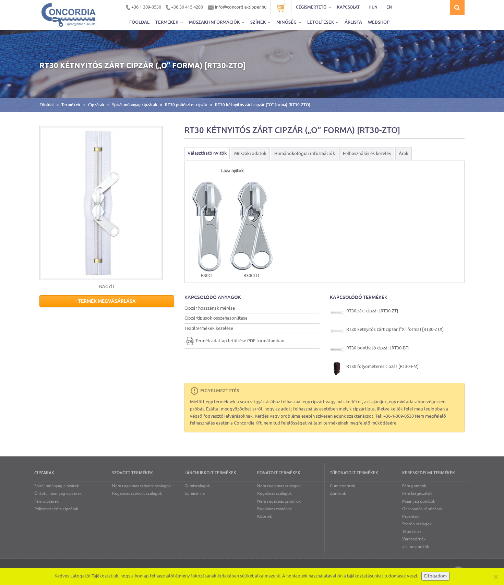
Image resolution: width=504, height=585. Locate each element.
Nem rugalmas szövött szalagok (141, 486)
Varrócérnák (413, 539)
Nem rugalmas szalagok (279, 486)
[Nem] (495, 576)
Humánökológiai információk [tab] (304, 153)
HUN (373, 7)
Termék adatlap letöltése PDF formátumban (239, 341)
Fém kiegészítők (417, 493)
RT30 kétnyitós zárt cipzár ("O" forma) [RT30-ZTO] (262, 105)
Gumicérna (194, 493)
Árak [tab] (403, 153)
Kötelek (264, 516)
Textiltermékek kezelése (208, 328)
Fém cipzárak (46, 501)
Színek (258, 22)
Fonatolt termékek (278, 473)
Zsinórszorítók (415, 546)
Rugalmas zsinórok (274, 509)
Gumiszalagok (197, 486)
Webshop (378, 22)
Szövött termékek (132, 473)
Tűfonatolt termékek (354, 473)
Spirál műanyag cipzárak (134, 105)
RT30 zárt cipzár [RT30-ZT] (371, 311)
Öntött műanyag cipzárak (58, 493)
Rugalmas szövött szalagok (137, 493)
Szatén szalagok (417, 524)
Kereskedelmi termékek (428, 473)
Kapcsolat (348, 7)
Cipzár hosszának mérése (209, 308)
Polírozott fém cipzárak (56, 509)
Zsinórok (338, 493)
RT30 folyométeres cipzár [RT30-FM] (382, 366)
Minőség (287, 22)
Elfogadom (435, 576)
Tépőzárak (411, 531)
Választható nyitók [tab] (207, 153)
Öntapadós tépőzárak (422, 509)
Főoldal (139, 22)
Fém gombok (414, 486)
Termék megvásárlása (107, 301)
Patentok (410, 516)
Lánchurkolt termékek (210, 473)
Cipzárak (96, 105)
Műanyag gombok (418, 501)
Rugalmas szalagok (274, 493)
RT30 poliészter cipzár (186, 105)
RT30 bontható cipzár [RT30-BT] (377, 348)
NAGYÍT (107, 286)
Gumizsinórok (342, 486)
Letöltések (321, 22)
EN (389, 7)
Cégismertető (311, 7)
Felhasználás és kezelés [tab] (367, 153)
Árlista (353, 22)
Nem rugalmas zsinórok (279, 501)
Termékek (167, 22)
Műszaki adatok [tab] (250, 153)
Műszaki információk (215, 22)
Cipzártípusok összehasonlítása (216, 318)
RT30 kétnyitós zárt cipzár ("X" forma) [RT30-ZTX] (394, 329)
